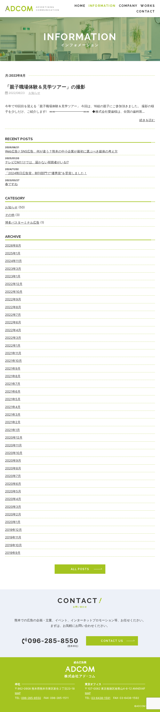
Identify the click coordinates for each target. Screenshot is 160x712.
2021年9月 (12, 368)
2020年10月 (13, 453)
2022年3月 (13, 338)
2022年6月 (13, 322)
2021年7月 (12, 384)
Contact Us (112, 640)
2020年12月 (13, 437)
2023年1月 (12, 276)
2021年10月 (13, 361)
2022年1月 (12, 345)
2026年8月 (13, 245)
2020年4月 (13, 499)
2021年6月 (12, 391)
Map (18, 693)
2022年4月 (13, 330)
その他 (9, 215)
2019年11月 (13, 537)
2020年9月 (13, 460)
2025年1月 (12, 253)
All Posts (80, 569)
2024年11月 (13, 261)
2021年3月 (12, 414)
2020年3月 (13, 507)
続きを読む (147, 120)
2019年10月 (13, 545)
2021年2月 (12, 422)
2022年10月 (13, 292)
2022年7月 (13, 315)
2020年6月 (13, 484)
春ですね (11, 184)
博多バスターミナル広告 (22, 222)
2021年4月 (12, 407)
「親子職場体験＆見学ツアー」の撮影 (45, 87)
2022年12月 (13, 284)
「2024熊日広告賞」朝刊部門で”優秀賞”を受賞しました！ (46, 173)
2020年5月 (13, 491)
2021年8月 (12, 376)
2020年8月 (13, 468)
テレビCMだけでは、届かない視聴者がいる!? (37, 162)
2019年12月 (13, 530)
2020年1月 (12, 522)
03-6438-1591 (100, 698)
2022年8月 (13, 307)
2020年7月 (13, 476)
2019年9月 (12, 553)
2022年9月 (13, 299)
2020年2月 (13, 514)
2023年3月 (13, 269)
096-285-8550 (53, 641)
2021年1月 (12, 430)
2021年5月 (12, 399)
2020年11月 (13, 445)
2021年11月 (13, 353)
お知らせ (34, 93)
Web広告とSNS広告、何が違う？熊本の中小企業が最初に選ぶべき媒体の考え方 (61, 151)
